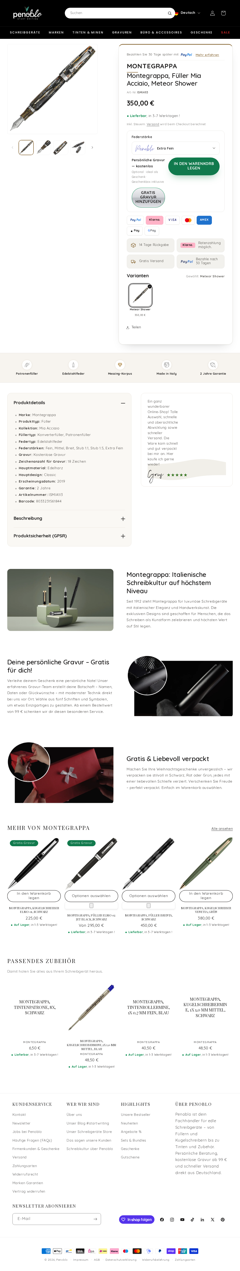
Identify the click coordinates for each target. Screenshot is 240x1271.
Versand (153, 124)
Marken (56, 32)
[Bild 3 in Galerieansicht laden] (60, 147)
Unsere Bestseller (136, 1115)
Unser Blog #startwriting (88, 1123)
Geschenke (202, 32)
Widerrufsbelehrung (155, 1260)
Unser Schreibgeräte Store (89, 1132)
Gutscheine (130, 1157)
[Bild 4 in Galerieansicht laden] (78, 147)
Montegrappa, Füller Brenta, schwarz (149, 917)
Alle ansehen (222, 829)
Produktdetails (29, 403)
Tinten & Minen (87, 32)
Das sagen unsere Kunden (89, 1141)
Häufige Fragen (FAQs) (32, 1141)
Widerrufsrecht (25, 1174)
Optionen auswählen (91, 896)
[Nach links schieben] (12, 148)
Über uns (74, 1115)
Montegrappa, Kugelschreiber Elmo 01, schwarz (34, 910)
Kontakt (19, 1115)
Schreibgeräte (25, 32)
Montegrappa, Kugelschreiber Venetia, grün (206, 910)
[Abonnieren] (95, 1219)
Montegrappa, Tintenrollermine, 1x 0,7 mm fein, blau (148, 1007)
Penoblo (62, 1260)
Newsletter (21, 1123)
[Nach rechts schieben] (92, 148)
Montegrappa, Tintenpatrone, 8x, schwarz (35, 1007)
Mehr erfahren (207, 55)
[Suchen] (169, 13)
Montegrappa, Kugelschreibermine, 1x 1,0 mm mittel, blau (91, 1045)
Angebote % (131, 1132)
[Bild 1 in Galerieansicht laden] (26, 147)
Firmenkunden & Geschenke (36, 1149)
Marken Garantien (27, 1183)
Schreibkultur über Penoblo (90, 1149)
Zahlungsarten (24, 1166)
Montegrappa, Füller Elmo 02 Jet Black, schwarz (91, 917)
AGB (97, 1260)
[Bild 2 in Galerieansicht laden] (43, 147)
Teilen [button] (136, 327)
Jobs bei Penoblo (27, 1132)
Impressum (81, 1260)
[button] (223, 13)
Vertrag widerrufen (28, 1192)
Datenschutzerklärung (121, 1260)
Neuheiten (129, 1123)
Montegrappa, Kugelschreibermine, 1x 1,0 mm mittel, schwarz (205, 1007)
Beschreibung (28, 518)
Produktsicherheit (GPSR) (40, 536)
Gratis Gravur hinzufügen (148, 197)
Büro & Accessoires (161, 32)
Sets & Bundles (133, 1141)
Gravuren (122, 32)
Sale (225, 32)
